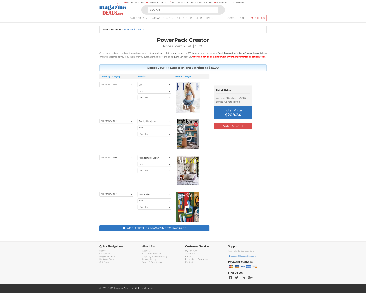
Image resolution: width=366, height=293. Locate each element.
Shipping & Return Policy (154, 256)
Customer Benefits (151, 253)
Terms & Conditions (152, 262)
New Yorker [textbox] (144, 194)
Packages (116, 29)
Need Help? (203, 18)
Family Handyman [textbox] (148, 121)
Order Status (191, 253)
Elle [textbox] (140, 84)
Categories (137, 18)
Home (105, 29)
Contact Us (190, 262)
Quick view (188, 98)
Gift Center (184, 18)
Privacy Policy (149, 259)
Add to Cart (233, 125)
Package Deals (161, 18)
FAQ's (188, 256)
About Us (147, 250)
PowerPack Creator (134, 29)
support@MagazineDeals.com (243, 256)
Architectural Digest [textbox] (149, 158)
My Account (191, 250)
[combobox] (154, 84)
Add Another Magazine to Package (156, 228)
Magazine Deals (107, 256)
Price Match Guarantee (196, 259)
